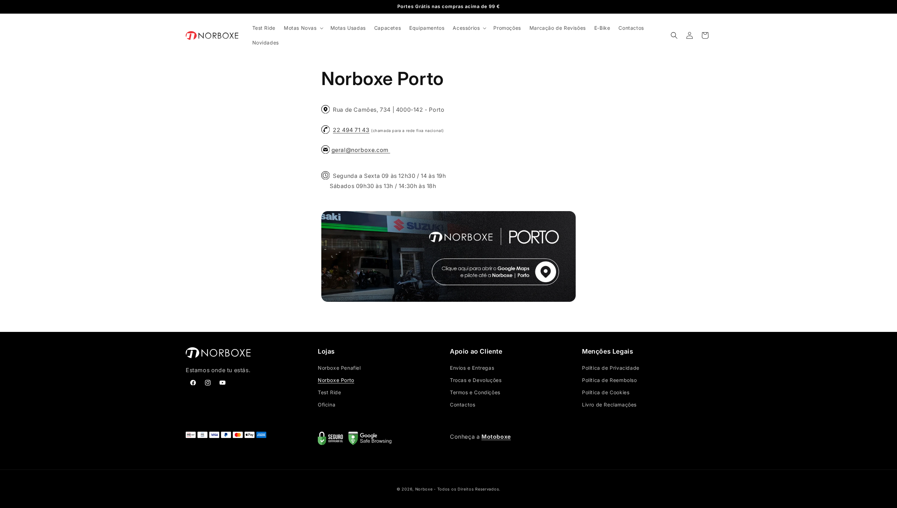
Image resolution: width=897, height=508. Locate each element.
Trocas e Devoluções (475, 380)
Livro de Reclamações (609, 405)
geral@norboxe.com (360, 149)
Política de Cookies (605, 392)
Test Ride (329, 392)
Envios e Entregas (472, 368)
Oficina (326, 405)
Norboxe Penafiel (339, 368)
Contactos (462, 405)
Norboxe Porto (336, 380)
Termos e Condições (475, 392)
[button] (303, 28)
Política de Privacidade (610, 368)
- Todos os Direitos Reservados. (467, 489)
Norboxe (424, 489)
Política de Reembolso (609, 380)
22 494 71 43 (351, 129)
